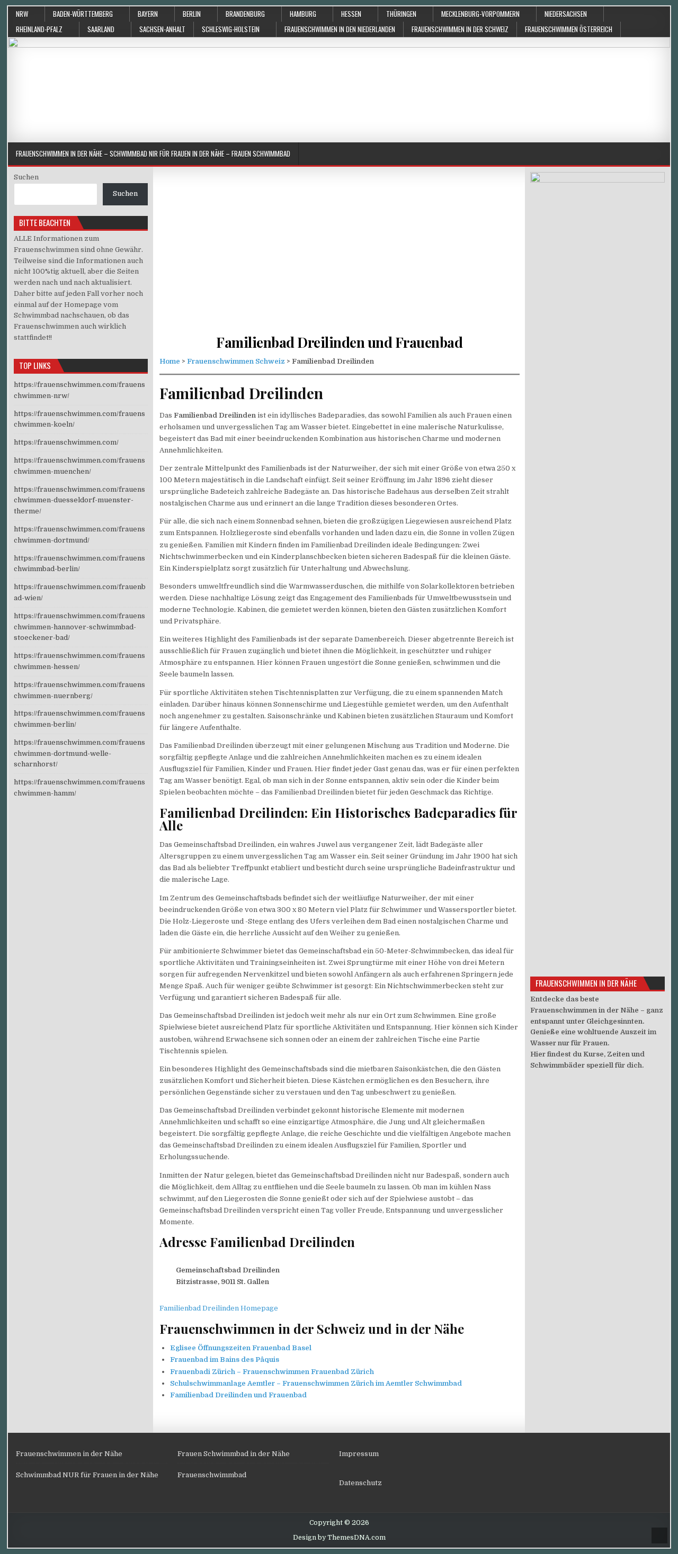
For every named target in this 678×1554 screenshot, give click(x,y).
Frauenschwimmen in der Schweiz (460, 29)
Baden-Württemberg (83, 13)
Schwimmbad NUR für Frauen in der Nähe (87, 1475)
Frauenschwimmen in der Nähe (69, 1454)
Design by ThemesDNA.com (339, 1537)
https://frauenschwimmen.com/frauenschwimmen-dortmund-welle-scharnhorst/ (79, 753)
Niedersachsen (566, 13)
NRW (22, 13)
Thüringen (401, 13)
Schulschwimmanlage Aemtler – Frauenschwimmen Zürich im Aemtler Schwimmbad (316, 1383)
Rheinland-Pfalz (39, 29)
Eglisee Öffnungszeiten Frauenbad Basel (240, 1348)
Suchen (26, 177)
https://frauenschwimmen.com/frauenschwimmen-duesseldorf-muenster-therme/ (79, 500)
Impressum (359, 1454)
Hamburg (303, 13)
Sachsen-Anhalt (162, 29)
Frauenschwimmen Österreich (568, 29)
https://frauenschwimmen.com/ (66, 442)
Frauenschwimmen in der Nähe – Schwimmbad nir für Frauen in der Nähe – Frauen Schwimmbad (153, 153)
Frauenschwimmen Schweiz (236, 361)
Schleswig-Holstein (231, 29)
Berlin (192, 13)
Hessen (351, 13)
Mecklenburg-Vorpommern (480, 13)
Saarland (100, 29)
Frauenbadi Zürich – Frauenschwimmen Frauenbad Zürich (272, 1372)
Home (169, 361)
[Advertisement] (339, 260)
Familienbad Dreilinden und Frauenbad (339, 342)
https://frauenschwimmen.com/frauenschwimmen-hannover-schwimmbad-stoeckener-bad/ (79, 627)
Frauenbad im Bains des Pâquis (224, 1359)
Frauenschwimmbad (211, 1475)
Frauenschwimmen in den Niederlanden (339, 29)
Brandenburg (245, 13)
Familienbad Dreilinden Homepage (218, 1308)
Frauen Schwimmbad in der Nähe (233, 1454)
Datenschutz (360, 1483)
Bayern (148, 13)
